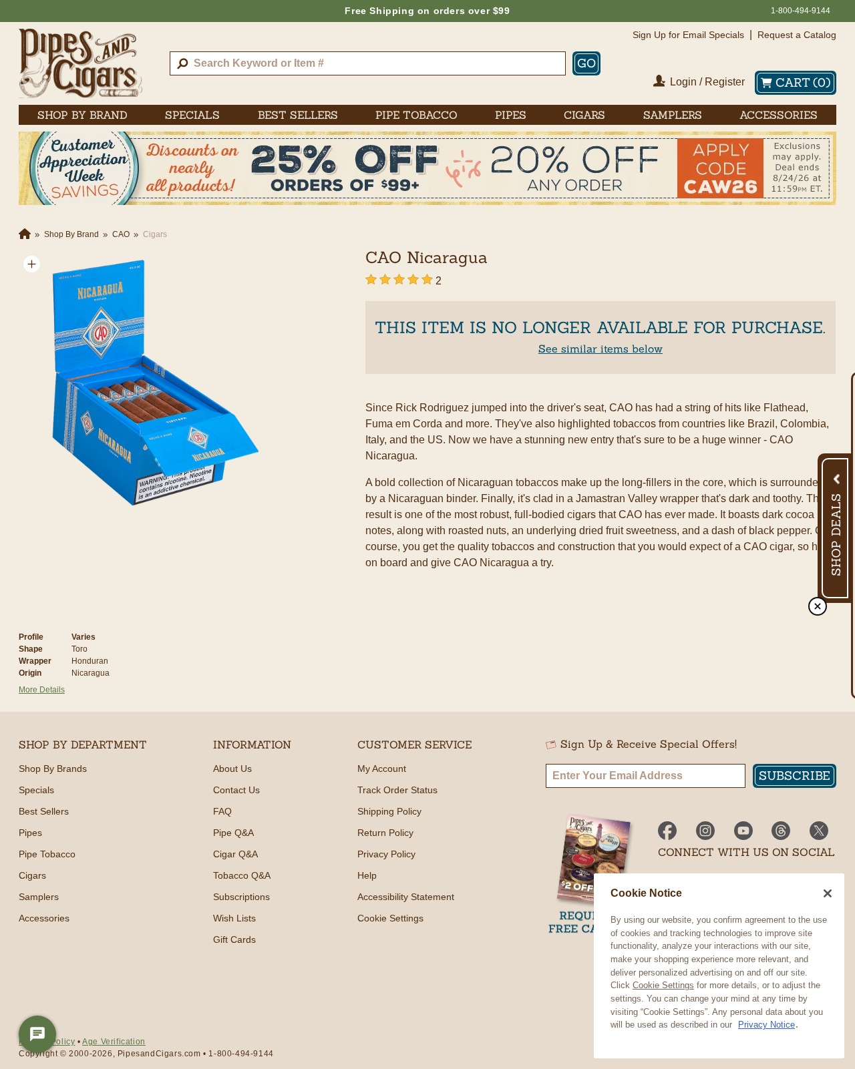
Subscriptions (241, 896)
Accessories (44, 918)
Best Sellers (44, 811)
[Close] (827, 893)
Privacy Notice (766, 1025)
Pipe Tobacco (47, 854)
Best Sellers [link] (298, 115)
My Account (381, 768)
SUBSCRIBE (794, 775)
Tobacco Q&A (242, 875)
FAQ (222, 811)
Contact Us (236, 790)
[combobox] (368, 63)
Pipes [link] (510, 115)
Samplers (39, 896)
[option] (150, 382)
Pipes (30, 832)
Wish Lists (234, 918)
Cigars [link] (584, 115)
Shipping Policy (389, 811)
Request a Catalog (796, 34)
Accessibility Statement (405, 896)
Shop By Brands (53, 768)
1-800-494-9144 (800, 10)
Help (367, 875)
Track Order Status (397, 790)
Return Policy (385, 832)
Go (586, 63)
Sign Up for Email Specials (688, 34)
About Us (232, 768)
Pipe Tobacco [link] (416, 115)
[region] (719, 965)
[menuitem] (82, 115)
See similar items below (600, 348)
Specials (36, 790)
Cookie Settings (663, 985)
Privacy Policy (386, 854)
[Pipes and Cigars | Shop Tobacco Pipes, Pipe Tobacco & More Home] (80, 63)
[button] (31, 264)
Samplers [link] (672, 115)
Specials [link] (192, 115)
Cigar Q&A (235, 854)
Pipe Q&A (233, 832)
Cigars (32, 875)
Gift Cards (234, 939)
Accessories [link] (778, 115)
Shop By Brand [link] (82, 115)
